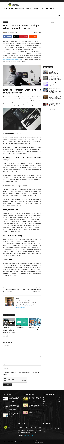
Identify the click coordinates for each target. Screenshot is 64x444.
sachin (8, 32)
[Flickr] (51, 428)
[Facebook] (51, 1)
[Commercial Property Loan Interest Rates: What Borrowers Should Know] (45, 104)
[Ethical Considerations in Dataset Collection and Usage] (5, 415)
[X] (56, 1)
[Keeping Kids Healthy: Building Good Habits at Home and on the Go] (45, 72)
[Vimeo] (58, 1)
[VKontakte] (44, 432)
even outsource (12, 101)
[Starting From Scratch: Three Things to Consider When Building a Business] (45, 78)
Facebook (23, 305)
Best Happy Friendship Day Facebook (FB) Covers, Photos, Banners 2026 (35, 399)
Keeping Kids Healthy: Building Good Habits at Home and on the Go (54, 72)
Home (4, 20)
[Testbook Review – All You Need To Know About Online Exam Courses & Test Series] (5, 398)
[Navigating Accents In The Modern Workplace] (35, 322)
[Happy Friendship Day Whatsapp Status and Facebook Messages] (25, 405)
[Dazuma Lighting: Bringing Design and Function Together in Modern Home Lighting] (45, 97)
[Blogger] (44, 428)
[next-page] (7, 336)
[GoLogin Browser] (22, 322)
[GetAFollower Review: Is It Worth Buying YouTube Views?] (45, 84)
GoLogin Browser (20, 327)
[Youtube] (60, 1)
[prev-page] (4, 336)
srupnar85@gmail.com (20, 307)
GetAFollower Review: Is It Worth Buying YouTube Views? (54, 84)
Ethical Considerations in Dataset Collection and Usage (14, 415)
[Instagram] (53, 1)
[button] (59, 16)
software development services (12, 59)
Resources (9, 20)
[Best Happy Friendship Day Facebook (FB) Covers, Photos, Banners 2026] (25, 398)
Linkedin (28, 305)
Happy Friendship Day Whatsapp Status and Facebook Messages (34, 405)
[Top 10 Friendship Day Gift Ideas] (25, 412)
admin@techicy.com (28, 435)
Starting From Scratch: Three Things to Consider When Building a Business (55, 78)
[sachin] (4, 32)
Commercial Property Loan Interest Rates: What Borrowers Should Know (55, 104)
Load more (51, 109)
